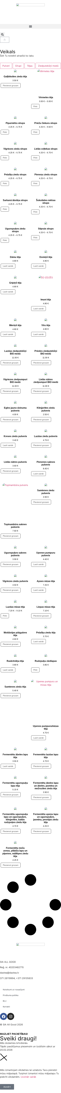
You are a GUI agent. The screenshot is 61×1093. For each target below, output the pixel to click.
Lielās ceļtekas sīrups (45, 149)
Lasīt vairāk (8, 266)
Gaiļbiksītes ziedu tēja (15, 76)
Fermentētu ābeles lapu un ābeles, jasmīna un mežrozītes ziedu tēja (45, 786)
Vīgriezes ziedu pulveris (15, 581)
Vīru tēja (45, 325)
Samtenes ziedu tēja (15, 687)
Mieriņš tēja (15, 325)
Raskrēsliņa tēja (15, 661)
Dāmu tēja (15, 257)
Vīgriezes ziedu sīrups (15, 149)
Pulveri (6, 65)
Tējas (29, 65)
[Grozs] (4, 40)
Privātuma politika (10, 995)
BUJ (4, 1001)
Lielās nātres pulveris (15, 462)
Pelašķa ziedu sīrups (15, 174)
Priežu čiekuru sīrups (45, 123)
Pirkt (35, 106)
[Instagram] (10, 1016)
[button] (30, 26)
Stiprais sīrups (46, 228)
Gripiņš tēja (15, 283)
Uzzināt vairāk (28, 1076)
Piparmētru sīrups (15, 123)
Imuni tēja (46, 299)
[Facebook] (3, 1016)
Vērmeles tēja (46, 97)
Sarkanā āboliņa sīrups (15, 200)
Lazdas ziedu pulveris (45, 436)
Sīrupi (18, 65)
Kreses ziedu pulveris (15, 436)
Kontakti (6, 1006)
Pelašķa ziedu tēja (45, 632)
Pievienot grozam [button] (10, 85)
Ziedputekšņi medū (48, 65)
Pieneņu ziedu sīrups (45, 174)
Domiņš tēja (45, 257)
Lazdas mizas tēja (15, 607)
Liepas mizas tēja (46, 607)
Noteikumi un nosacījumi (14, 989)
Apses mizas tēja (46, 581)
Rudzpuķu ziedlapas (46, 661)
